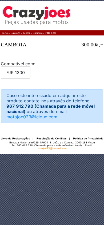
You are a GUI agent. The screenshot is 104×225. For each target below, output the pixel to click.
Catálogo (15, 32)
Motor (26, 32)
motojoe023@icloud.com (31, 116)
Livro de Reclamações (15, 138)
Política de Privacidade (88, 138)
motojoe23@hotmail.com (52, 148)
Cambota (37, 32)
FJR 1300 (50, 32)
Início (5, 32)
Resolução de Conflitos (52, 138)
